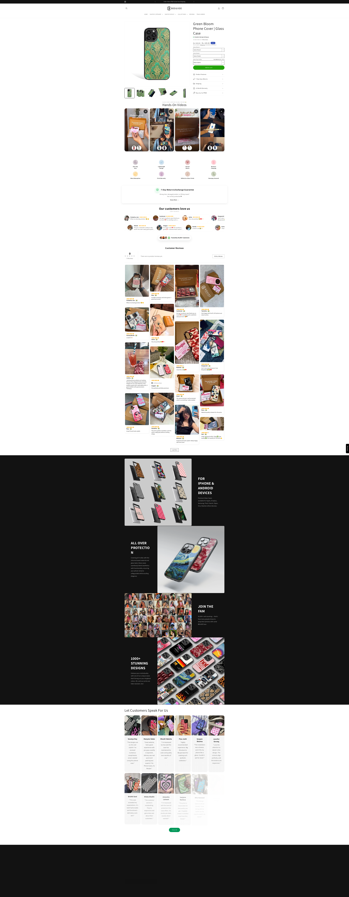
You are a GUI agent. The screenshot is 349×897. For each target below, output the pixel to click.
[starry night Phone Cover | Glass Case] (159, 148)
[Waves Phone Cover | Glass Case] (215, 148)
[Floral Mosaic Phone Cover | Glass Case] (189, 148)
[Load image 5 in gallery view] (173, 93)
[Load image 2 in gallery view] (141, 93)
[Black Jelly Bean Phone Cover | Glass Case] (164, 148)
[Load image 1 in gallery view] (130, 93)
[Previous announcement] (155, 1)
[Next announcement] (194, 1)
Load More (174, 450)
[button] (127, 8)
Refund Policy (129, 853)
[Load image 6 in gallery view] (184, 93)
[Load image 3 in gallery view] (152, 93)
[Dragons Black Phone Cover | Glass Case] (210, 148)
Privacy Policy (128, 859)
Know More (174, 200)
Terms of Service (129, 863)
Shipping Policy (129, 856)
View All (174, 830)
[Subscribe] (155, 880)
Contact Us (128, 866)
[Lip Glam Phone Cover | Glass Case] (134, 148)
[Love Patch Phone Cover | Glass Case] (184, 148)
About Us (127, 869)
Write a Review (218, 256)
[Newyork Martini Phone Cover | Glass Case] (139, 148)
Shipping (202, 44)
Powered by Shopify (136, 892)
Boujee (129, 892)
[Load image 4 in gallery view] (163, 93)
